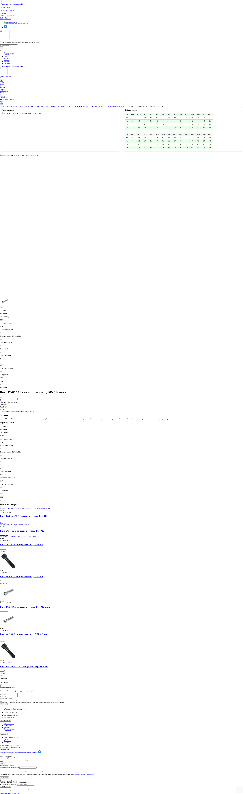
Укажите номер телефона (8, 784)
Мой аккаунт (8, 725)
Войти (2, 764)
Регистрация (4, 777)
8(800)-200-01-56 (5, 19)
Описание (3, 411)
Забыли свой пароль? (7, 765)
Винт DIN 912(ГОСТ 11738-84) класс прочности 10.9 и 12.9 (110, 106)
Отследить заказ (9, 729)
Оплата (6, 60)
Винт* (37, 106)
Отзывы (32, 411)
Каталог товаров (9, 53)
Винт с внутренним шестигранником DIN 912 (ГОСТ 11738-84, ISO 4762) (65, 106)
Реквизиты (7, 63)
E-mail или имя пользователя (9, 767)
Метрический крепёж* (26, 106)
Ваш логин (3, 758)
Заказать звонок (5, 786)
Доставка (7, 61)
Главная (6, 54)
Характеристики (12, 411)
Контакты (7, 58)
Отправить (4, 704)
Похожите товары (23, 411)
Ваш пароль (4, 760)
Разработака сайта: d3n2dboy (9, 747)
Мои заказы (7, 730)
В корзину (3, 401)
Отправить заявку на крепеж (9, 793)
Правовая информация (11, 737)
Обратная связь (9, 724)
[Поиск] (1, 47)
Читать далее (4, 535)
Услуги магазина (5, 720)
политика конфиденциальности (84, 774)
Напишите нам (5, 749)
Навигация (4, 734)
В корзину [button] (3, 523)
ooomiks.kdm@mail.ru (7, 15)
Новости (6, 56)
